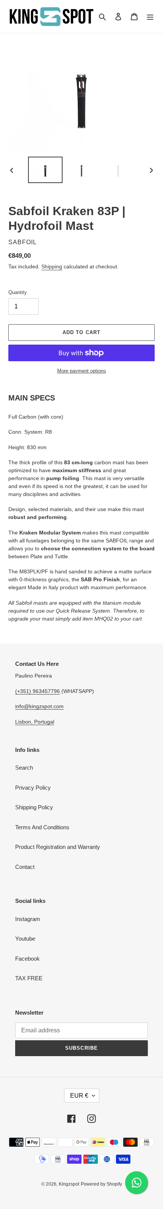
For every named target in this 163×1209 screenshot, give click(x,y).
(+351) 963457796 (37, 691)
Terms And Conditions (42, 827)
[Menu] (150, 16)
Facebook (27, 958)
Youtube (25, 938)
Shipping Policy (34, 807)
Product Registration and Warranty (57, 847)
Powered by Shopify (101, 1184)
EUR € (79, 1095)
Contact (24, 867)
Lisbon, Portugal (34, 722)
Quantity (17, 292)
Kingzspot (69, 1184)
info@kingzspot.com (39, 706)
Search (24, 767)
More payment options (81, 371)
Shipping (51, 266)
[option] (45, 170)
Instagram (27, 919)
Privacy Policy (33, 787)
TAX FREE (28, 978)
